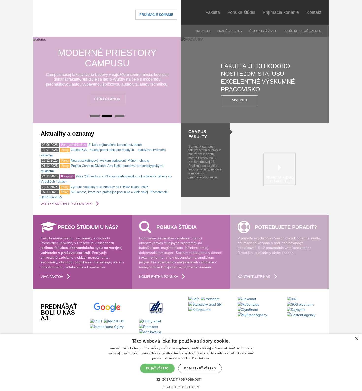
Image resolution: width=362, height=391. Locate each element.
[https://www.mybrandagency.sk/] (252, 315)
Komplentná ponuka (158, 277)
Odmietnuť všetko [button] (200, 368)
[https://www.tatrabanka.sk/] (156, 307)
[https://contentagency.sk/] (301, 315)
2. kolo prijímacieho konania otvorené (115, 145)
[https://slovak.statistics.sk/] (205, 304)
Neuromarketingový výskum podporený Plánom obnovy (110, 160)
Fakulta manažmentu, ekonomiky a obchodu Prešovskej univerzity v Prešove (76, 18)
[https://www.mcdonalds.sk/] (248, 304)
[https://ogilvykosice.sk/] (107, 326)
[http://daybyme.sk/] (296, 309)
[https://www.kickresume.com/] (199, 309)
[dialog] (181, 362)
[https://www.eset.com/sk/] (96, 321)
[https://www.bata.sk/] (194, 299)
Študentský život (262, 30)
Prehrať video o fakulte (280, 179)
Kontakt (313, 12)
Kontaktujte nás (254, 277)
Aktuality (203, 30)
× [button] (356, 339)
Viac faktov (52, 277)
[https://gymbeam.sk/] (248, 309)
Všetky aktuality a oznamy (66, 204)
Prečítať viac (201, 358)
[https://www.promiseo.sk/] (148, 326)
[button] (181, 379)
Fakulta (212, 12)
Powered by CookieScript (181, 387)
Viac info (239, 100)
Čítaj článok (107, 99)
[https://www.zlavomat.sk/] (247, 299)
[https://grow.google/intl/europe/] (107, 307)
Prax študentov (229, 30)
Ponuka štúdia (241, 12)
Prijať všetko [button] (157, 368)
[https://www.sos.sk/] (300, 304)
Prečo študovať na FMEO (302, 30)
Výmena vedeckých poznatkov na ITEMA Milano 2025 (109, 187)
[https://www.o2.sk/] (150, 332)
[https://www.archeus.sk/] (114, 321)
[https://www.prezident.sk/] (210, 299)
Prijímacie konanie (156, 15)
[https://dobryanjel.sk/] (150, 321)
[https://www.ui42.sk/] (292, 299)
